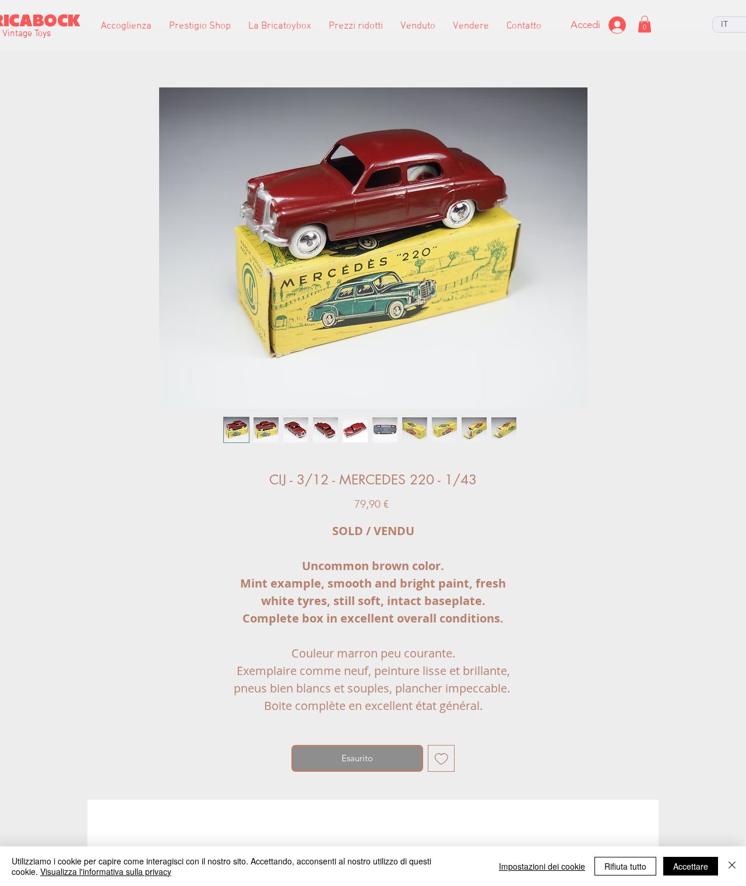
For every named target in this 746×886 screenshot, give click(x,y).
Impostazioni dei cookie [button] (542, 866)
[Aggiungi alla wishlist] (441, 758)
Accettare (690, 866)
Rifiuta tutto (625, 866)
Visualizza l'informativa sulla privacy (105, 871)
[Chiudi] (732, 866)
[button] (200, 26)
